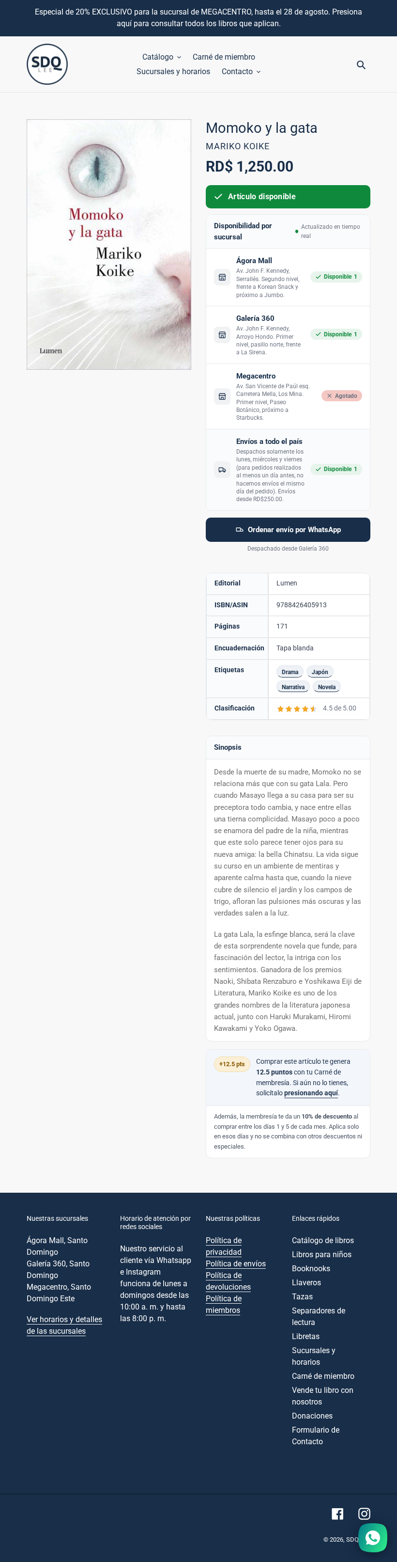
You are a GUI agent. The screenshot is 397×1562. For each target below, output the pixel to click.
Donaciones (312, 1415)
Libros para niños (321, 1254)
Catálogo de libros (323, 1240)
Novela (327, 687)
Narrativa (293, 687)
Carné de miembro (323, 1376)
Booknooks (311, 1268)
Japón (320, 672)
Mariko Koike (238, 146)
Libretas (306, 1336)
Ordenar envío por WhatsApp (294, 529)
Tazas (302, 1296)
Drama (290, 672)
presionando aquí (311, 1093)
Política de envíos (236, 1263)
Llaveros (306, 1282)
